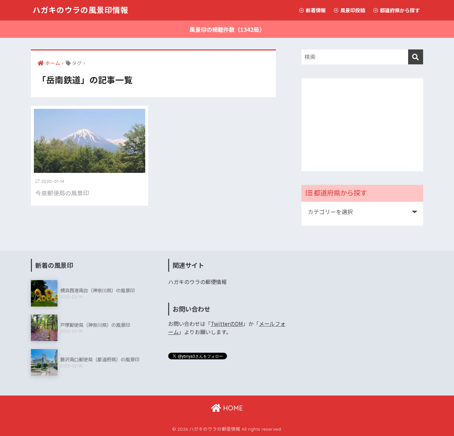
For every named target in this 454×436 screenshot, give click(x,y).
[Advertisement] (362, 124)
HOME (232, 408)
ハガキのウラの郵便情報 (197, 282)
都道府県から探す (399, 10)
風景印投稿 (352, 10)
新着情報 (315, 10)
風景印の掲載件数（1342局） (227, 29)
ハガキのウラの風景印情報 (80, 10)
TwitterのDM (227, 323)
